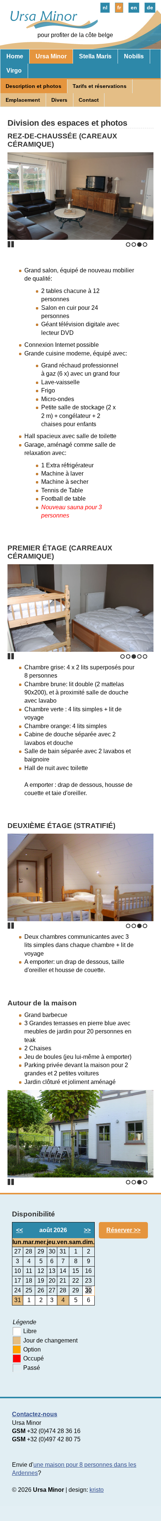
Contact (89, 100)
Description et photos (33, 86)
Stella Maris (95, 56)
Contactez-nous (34, 1414)
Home (14, 56)
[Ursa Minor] (50, 27)
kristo (96, 1490)
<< (19, 1230)
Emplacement (23, 100)
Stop (10, 244)
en (134, 7)
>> (87, 1230)
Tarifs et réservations (100, 86)
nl (105, 7)
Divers (59, 100)
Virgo (14, 70)
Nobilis (134, 56)
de (150, 7)
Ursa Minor (51, 56)
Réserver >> (123, 1230)
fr (119, 7)
